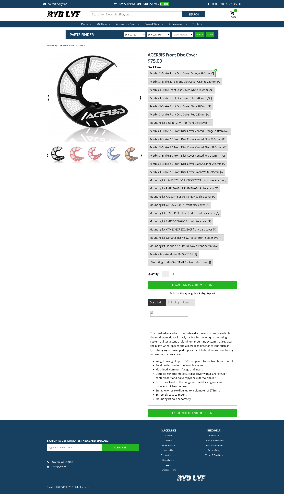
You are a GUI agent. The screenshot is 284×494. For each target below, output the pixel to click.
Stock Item (154, 67)
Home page (52, 45)
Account (168, 440)
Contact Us (214, 435)
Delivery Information (214, 440)
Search (168, 435)
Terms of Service (168, 455)
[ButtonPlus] (181, 274)
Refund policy (168, 460)
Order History (168, 445)
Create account (169, 469)
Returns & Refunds (214, 445)
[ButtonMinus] (165, 274)
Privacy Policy (214, 450)
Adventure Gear (126, 24)
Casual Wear (152, 24)
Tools (195, 24)
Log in (168, 464)
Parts (84, 24)
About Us (168, 450)
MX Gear (102, 24)
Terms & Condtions (214, 455)
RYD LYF (67, 487)
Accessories (176, 24)
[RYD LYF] (64, 14)
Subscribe (120, 447)
